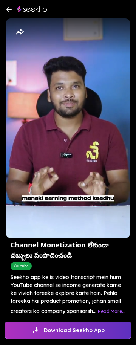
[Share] (19, 32)
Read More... (111, 311)
